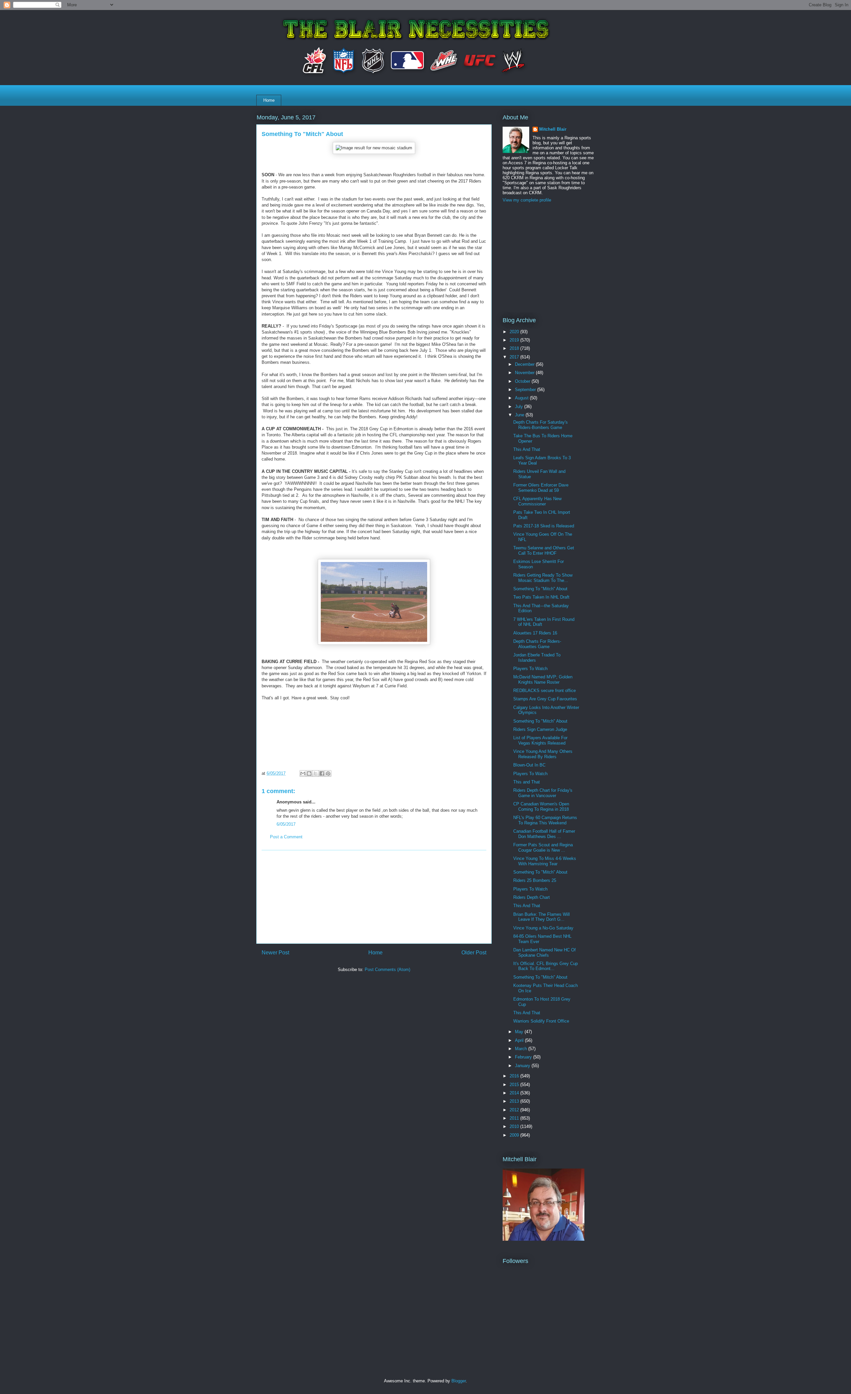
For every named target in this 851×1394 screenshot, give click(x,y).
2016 (515, 1075)
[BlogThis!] (309, 773)
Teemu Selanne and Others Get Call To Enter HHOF (543, 550)
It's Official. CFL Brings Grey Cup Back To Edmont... (545, 966)
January (523, 1065)
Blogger (458, 1380)
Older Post (473, 952)
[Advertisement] (374, 896)
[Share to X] (315, 773)
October (523, 381)
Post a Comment (286, 836)
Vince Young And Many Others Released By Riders (542, 754)
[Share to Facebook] (321, 773)
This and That (526, 781)
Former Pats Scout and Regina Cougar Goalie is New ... (543, 847)
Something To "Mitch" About (540, 588)
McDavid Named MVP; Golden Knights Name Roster (542, 679)
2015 (515, 1084)
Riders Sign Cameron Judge (540, 729)
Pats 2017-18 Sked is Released (543, 525)
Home (269, 100)
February (524, 1056)
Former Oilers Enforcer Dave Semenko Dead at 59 (540, 488)
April (520, 1040)
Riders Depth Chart (531, 897)
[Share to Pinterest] (328, 773)
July (519, 406)
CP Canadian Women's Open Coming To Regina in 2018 (541, 806)
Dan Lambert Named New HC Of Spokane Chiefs (544, 952)
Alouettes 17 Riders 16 (535, 632)
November (525, 372)
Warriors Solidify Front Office (541, 1021)
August (522, 397)
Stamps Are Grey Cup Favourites (545, 698)
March (521, 1048)
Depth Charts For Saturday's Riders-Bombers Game (540, 425)
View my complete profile (527, 200)
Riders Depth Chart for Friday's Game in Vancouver (542, 793)
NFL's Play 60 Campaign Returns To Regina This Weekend (545, 820)
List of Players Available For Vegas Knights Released (540, 740)
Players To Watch (530, 668)
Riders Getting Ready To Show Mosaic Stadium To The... (542, 578)
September (526, 389)
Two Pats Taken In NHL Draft (541, 597)
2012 (515, 1109)
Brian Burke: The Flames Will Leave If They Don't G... (541, 917)
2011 (515, 1118)
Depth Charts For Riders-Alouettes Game (537, 644)
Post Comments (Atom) (387, 969)
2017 (515, 356)
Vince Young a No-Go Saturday (543, 927)
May (520, 1031)
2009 (515, 1135)
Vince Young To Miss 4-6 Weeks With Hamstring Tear (544, 861)
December (525, 364)
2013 (515, 1101)
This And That (526, 449)
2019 (515, 340)
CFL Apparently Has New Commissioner (537, 501)
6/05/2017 (286, 824)
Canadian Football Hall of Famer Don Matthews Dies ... (544, 834)
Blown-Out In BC (529, 765)
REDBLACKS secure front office (544, 690)
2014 (515, 1092)
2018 (515, 348)
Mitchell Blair (552, 129)
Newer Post (275, 952)
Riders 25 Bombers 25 (534, 880)
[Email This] (303, 773)
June (520, 414)
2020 (515, 331)
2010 (515, 1126)
